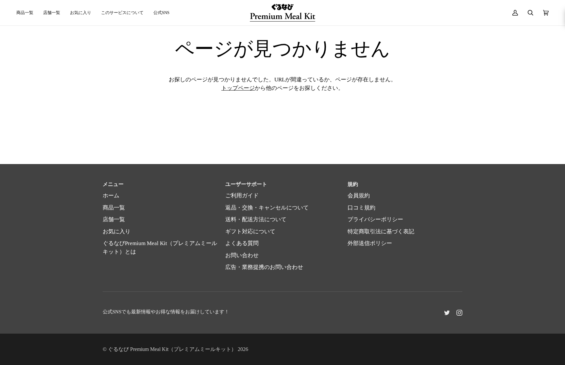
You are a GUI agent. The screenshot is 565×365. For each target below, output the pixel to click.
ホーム (111, 195)
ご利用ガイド (242, 195)
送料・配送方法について (255, 219)
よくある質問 (242, 243)
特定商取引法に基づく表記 (381, 231)
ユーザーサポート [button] (246, 184)
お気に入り (116, 231)
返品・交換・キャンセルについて (267, 208)
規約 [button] (353, 184)
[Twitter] (447, 313)
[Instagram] (459, 313)
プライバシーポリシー (375, 219)
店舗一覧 (114, 219)
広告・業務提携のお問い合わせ (264, 267)
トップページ (238, 88)
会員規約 (359, 195)
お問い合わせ (242, 255)
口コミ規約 (361, 208)
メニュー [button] (113, 184)
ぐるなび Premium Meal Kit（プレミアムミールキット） (172, 349)
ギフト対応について (250, 231)
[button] (161, 12)
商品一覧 (114, 208)
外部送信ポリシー (370, 243)
